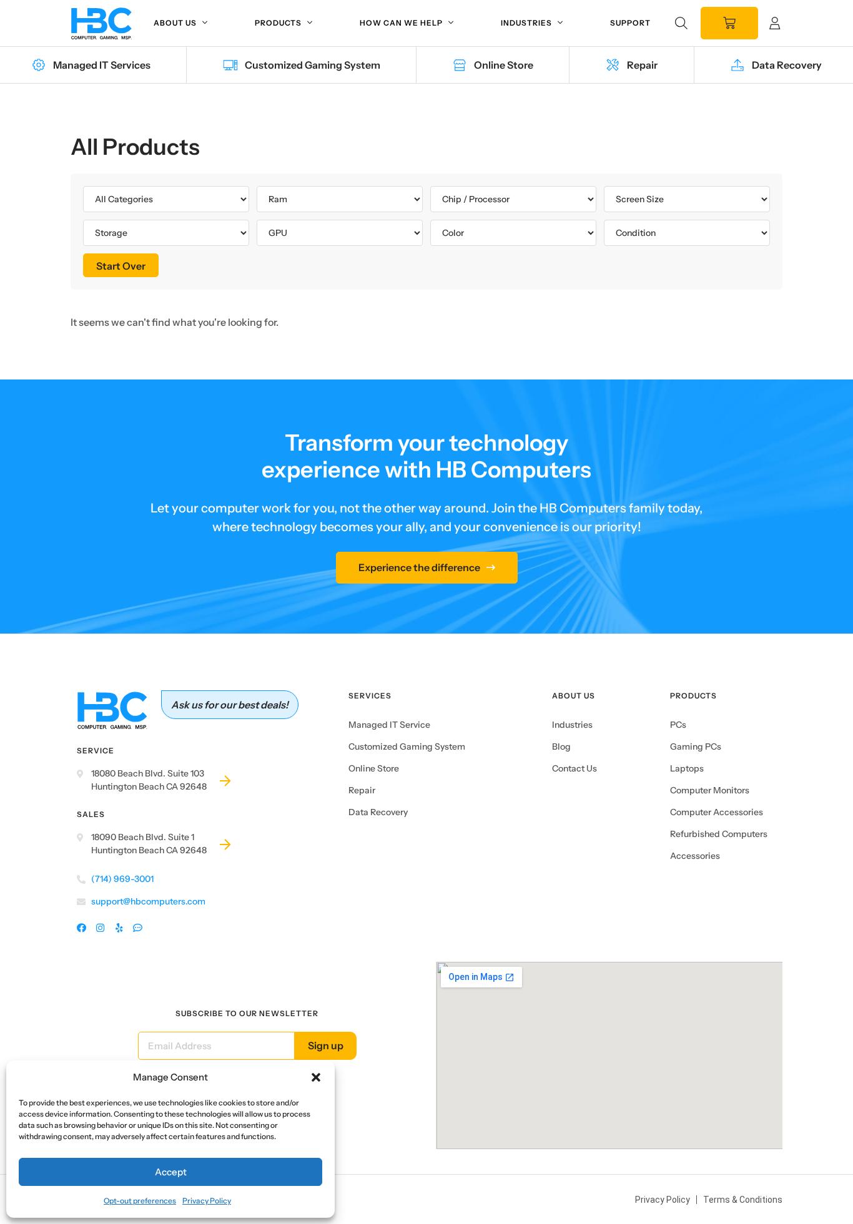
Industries (572, 724)
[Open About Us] (205, 23)
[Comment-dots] (137, 928)
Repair (361, 790)
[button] (316, 1077)
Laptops (687, 768)
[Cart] (729, 23)
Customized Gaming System (406, 746)
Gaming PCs (695, 746)
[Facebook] (81, 928)
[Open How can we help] (451, 23)
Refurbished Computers (718, 834)
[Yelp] (119, 928)
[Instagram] (100, 928)
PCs (678, 724)
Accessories (695, 855)
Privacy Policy (206, 1200)
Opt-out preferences (140, 1200)
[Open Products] (310, 23)
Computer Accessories (716, 812)
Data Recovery (378, 812)
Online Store (373, 768)
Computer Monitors (709, 790)
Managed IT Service (389, 724)
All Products (135, 146)
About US (573, 695)
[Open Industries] (560, 23)
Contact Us (574, 768)
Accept (171, 1172)
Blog (561, 746)
